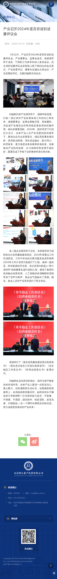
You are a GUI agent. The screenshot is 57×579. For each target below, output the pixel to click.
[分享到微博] (34, 441)
